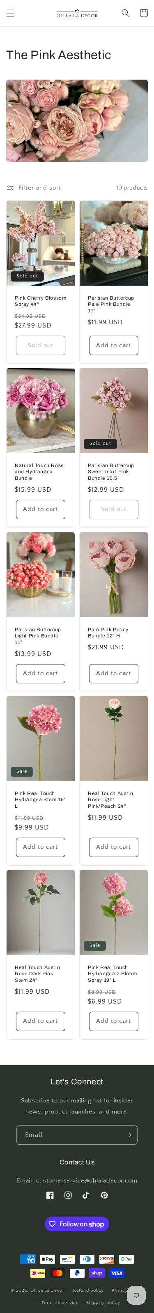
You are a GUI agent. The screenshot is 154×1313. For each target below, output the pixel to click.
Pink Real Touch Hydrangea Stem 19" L (40, 800)
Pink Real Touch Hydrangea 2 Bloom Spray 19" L (112, 974)
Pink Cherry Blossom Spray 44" (40, 301)
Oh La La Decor (47, 1290)
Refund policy (88, 1290)
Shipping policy (103, 1302)
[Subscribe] (128, 1135)
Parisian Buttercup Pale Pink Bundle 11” (111, 304)
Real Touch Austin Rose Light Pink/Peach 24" (110, 800)
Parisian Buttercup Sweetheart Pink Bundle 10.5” (111, 472)
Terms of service (59, 1302)
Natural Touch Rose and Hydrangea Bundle (39, 472)
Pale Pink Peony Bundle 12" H (108, 633)
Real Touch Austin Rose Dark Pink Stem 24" (37, 974)
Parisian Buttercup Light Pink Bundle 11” (38, 636)
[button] (10, 13)
